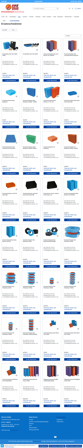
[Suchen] (57, 8)
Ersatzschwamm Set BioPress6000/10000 (50, 240)
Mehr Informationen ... (10, 446)
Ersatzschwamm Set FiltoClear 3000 (70, 240)
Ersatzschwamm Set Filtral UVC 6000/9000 (10, 380)
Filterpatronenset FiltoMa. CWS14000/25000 (51, 380)
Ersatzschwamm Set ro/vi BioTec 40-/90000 (51, 54)
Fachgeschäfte (38, 1)
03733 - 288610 (6, 422)
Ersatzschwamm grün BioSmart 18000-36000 (30, 147)
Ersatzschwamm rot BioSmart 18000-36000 (71, 147)
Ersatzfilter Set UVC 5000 (30, 54)
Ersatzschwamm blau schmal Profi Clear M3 (8, 147)
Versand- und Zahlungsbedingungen (38, 421)
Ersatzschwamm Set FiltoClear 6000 (8, 287)
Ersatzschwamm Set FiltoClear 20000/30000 (30, 333)
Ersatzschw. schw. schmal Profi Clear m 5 (51, 194)
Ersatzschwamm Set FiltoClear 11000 (29, 287)
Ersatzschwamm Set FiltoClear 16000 (8, 333)
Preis (13, 30)
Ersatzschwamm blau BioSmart (8, 101)
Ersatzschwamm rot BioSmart (49, 147)
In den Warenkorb (11, 80)
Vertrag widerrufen (34, 429)
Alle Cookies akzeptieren (74, 446)
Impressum (59, 419)
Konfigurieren (43, 446)
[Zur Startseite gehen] (12, 8)
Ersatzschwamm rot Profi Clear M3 (9, 194)
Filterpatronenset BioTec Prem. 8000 (30, 380)
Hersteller (5, 30)
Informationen (61, 417)
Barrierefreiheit (33, 427)
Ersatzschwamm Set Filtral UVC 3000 (71, 333)
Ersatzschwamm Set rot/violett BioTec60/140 (71, 54)
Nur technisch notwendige (57, 446)
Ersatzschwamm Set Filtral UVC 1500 (51, 333)
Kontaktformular (14, 430)
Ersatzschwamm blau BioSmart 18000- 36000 (30, 101)
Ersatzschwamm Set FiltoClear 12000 (49, 287)
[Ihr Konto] (72, 8)
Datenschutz (60, 421)
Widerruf (31, 423)
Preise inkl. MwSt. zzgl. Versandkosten (8, 76)
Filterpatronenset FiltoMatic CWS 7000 (72, 380)
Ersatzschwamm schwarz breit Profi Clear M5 (30, 194)
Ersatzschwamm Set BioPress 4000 (29, 240)
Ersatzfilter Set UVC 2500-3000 (10, 54)
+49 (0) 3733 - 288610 (76, 1)
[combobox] (44, 8)
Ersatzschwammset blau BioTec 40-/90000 (71, 194)
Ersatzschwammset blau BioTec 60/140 (9, 240)
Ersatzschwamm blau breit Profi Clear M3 (71, 101)
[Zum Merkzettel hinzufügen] (16, 50)
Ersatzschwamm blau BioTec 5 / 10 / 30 (50, 101)
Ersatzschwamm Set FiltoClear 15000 (70, 287)
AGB (30, 425)
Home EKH (4, 1)
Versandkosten (37, 441)
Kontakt (31, 419)
